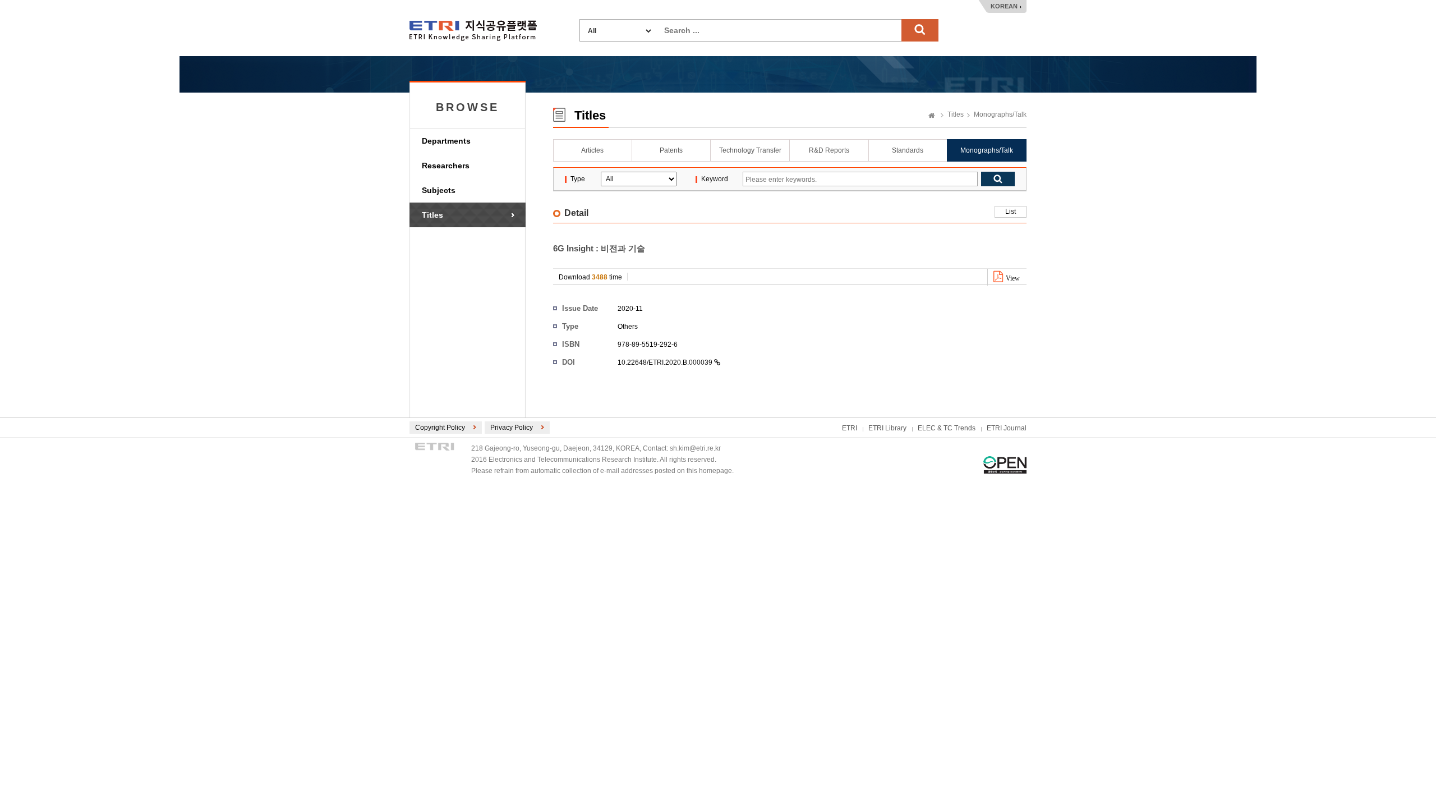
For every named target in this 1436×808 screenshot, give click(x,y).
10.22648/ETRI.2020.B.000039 (666, 362)
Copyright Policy (440, 427)
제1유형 (1005, 465)
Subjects (438, 190)
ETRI (849, 428)
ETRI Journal (1007, 428)
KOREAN (1004, 6)
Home (931, 116)
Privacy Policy (511, 427)
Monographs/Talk (1000, 114)
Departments (446, 140)
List (1010, 211)
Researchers (446, 165)
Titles (432, 214)
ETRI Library (887, 428)
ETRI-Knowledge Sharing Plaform (473, 30)
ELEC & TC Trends (946, 428)
